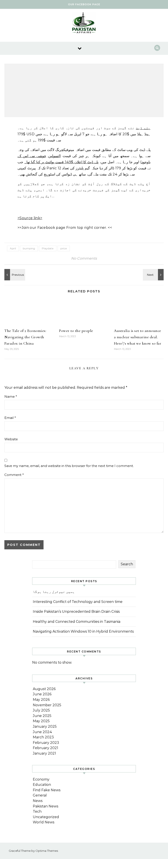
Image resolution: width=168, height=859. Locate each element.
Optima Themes (46, 850)
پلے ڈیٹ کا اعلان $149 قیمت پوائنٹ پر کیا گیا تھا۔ (61, 162)
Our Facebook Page (84, 4)
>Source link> (30, 218)
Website (11, 439)
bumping (29, 248)
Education (42, 785)
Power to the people (76, 330)
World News (43, 822)
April (13, 248)
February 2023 (46, 743)
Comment (14, 475)
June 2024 (42, 732)
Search (127, 564)
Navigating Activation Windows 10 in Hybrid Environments (83, 631)
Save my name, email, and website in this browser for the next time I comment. (69, 466)
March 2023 (43, 737)
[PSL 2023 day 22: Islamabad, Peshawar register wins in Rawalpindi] (14, 274)
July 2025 (41, 710)
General (40, 795)
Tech (37, 811)
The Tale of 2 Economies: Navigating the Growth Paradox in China (25, 337)
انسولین (54, 156)
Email (10, 418)
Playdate (48, 248)
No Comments (84, 258)
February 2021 (45, 748)
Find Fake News (46, 790)
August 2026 (44, 689)
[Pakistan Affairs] (84, 23)
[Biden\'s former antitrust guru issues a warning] (154, 274)
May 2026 (41, 700)
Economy (41, 779)
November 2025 (47, 705)
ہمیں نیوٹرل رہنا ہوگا (54, 592)
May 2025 (41, 721)
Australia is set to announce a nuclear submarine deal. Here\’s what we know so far (137, 337)
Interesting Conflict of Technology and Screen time (77, 602)
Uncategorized (46, 817)
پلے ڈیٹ (143, 128)
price (63, 248)
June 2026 (42, 694)
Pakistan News (45, 806)
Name (10, 396)
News (37, 801)
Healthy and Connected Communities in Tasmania (76, 622)
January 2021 (44, 753)
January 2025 (45, 726)
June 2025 (42, 716)
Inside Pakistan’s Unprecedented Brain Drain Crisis (76, 611)
